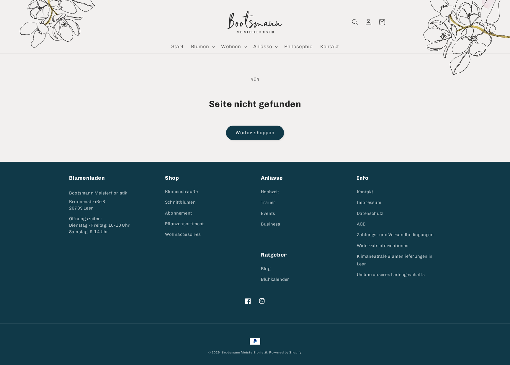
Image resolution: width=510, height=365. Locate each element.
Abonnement (178, 213)
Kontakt (365, 191)
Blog (265, 268)
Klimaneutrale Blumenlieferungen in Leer (394, 260)
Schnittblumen (180, 202)
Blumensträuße (181, 191)
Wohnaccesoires (183, 234)
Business (270, 224)
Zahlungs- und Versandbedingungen (395, 234)
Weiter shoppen (255, 132)
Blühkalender (275, 279)
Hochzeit (270, 191)
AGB (361, 224)
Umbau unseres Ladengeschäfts (391, 274)
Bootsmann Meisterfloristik (98, 193)
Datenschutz (370, 213)
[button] (202, 47)
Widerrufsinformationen (383, 245)
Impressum (369, 202)
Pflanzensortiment (184, 223)
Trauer (268, 202)
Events (268, 213)
